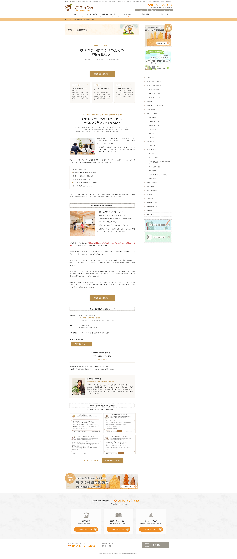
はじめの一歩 (152, 153)
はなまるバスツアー (154, 97)
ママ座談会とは (151, 109)
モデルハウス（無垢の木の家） (156, 105)
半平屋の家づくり (154, 125)
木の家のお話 (152, 179)
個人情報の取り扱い (152, 206)
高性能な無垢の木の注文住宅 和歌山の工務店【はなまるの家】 (122, 553)
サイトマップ (150, 214)
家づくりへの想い (154, 157)
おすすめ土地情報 (152, 183)
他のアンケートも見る (91, 460)
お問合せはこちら (151, 529)
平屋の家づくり (153, 129)
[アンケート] (86, 423)
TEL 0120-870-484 (102, 356)
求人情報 (149, 210)
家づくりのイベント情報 (154, 85)
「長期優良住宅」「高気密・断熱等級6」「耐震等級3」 (160, 162)
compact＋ (152, 137)
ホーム (148, 77)
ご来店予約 (150, 198)
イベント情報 (164, 15)
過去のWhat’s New (152, 202)
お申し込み (83, 530)
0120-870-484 (127, 500)
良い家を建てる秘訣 (154, 167)
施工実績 (149, 101)
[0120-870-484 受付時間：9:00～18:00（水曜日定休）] (160, 6)
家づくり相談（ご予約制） (154, 81)
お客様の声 (127, 15)
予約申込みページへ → (82, 344)
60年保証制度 (153, 171)
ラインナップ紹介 (152, 113)
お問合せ (155, 545)
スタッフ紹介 (150, 187)
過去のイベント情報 (154, 93)
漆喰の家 (151, 133)
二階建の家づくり (154, 121)
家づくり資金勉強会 (154, 89)
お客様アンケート (154, 145)
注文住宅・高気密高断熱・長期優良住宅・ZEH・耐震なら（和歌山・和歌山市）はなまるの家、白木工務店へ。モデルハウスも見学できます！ (100, 1)
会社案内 (149, 194)
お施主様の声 (150, 141)
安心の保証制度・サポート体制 (158, 175)
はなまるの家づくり (152, 149)
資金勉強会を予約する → (102, 74)
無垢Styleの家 (153, 117)
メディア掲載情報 (152, 190)
